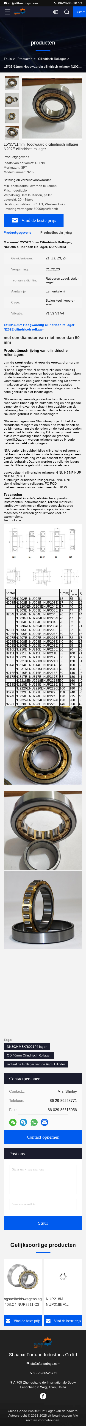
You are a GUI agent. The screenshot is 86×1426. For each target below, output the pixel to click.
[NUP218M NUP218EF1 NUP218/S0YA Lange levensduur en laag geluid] (61, 1277)
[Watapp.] (34, 1122)
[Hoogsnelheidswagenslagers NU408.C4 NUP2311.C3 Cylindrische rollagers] (21, 1277)
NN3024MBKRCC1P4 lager (27, 1046)
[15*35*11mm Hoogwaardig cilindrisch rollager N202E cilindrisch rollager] (52, 108)
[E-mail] (44, 1122)
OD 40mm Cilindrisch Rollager (29, 1055)
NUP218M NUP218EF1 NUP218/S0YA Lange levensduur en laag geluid (61, 1302)
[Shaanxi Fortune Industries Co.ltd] (23, 11)
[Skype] (23, 1122)
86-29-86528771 (70, 3)
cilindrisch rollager (52, 59)
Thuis (8, 59)
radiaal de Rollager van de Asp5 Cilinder (36, 1064)
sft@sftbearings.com (23, 3)
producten (24, 59)
